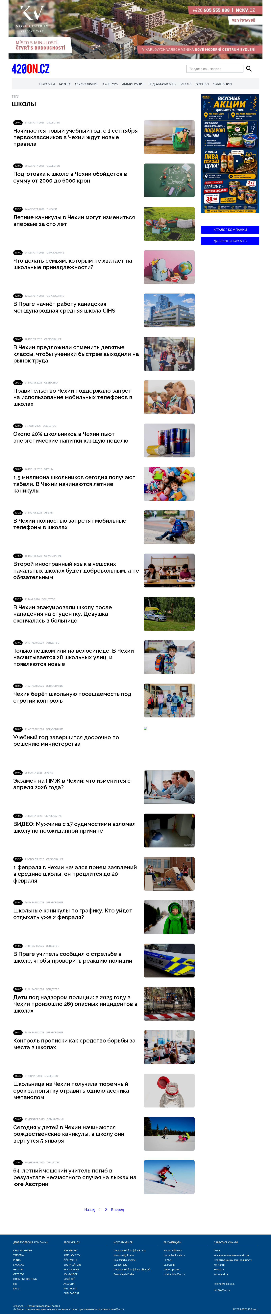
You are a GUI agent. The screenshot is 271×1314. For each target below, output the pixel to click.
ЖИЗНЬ (48, 469)
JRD (15, 1283)
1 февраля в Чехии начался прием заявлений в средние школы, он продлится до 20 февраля (75, 874)
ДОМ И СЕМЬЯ (55, 1119)
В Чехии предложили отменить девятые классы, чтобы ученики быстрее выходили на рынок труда (76, 354)
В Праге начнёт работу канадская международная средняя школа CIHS (64, 307)
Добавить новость (230, 241)
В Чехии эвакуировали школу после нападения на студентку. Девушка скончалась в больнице (62, 614)
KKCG (16, 1288)
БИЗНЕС (65, 84)
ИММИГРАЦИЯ (133, 84)
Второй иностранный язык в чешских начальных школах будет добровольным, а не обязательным (76, 570)
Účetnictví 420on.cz (174, 1274)
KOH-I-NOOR (70, 1274)
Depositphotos (172, 1269)
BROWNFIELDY (71, 1242)
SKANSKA (18, 1264)
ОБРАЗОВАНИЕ (86, 84)
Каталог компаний (230, 230)
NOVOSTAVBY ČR (123, 1242)
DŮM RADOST (71, 1293)
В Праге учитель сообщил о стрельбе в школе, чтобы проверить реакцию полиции (72, 957)
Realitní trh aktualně (125, 1260)
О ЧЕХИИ (52, 209)
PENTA (17, 1260)
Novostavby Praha (124, 1255)
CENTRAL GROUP (22, 1250)
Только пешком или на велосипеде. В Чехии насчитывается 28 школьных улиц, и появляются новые (73, 657)
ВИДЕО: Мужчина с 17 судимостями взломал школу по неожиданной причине (74, 827)
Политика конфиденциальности (233, 1260)
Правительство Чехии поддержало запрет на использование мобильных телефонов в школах (72, 397)
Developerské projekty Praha (130, 1250)
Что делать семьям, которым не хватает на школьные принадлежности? (72, 264)
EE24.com (169, 1264)
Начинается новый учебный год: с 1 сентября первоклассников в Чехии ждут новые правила (75, 137)
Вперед (117, 1209)
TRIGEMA (18, 1255)
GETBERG (18, 1274)
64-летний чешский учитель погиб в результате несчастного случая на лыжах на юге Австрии (74, 1177)
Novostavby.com (173, 1250)
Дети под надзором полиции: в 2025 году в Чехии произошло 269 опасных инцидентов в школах (75, 1004)
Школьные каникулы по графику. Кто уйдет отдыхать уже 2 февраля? (72, 914)
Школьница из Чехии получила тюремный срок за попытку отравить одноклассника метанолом (71, 1091)
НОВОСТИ (47, 84)
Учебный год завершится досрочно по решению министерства (66, 740)
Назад (89, 1209)
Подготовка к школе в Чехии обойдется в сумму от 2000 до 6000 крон (70, 177)
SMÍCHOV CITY (71, 1255)
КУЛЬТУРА (110, 84)
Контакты (219, 1264)
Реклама (219, 1269)
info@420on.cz (222, 1290)
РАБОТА (185, 84)
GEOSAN (18, 1269)
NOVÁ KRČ (69, 1279)
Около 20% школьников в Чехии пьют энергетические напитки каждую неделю (70, 437)
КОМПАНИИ (222, 84)
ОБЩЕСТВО (53, 122)
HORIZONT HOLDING (25, 1279)
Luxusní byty (120, 1264)
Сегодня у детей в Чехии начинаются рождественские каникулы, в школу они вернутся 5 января (68, 1134)
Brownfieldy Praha (124, 1274)
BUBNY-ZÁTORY (72, 1264)
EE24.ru (168, 1260)
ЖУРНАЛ (202, 84)
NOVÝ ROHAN (71, 1269)
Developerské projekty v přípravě (132, 1269)
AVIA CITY (69, 1283)
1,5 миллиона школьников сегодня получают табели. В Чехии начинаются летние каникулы (74, 484)
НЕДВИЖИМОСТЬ (162, 84)
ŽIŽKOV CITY (70, 1260)
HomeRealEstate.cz (174, 1255)
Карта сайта (221, 1274)
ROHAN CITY (70, 1250)
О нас (217, 1250)
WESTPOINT (70, 1288)
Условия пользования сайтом (231, 1255)
